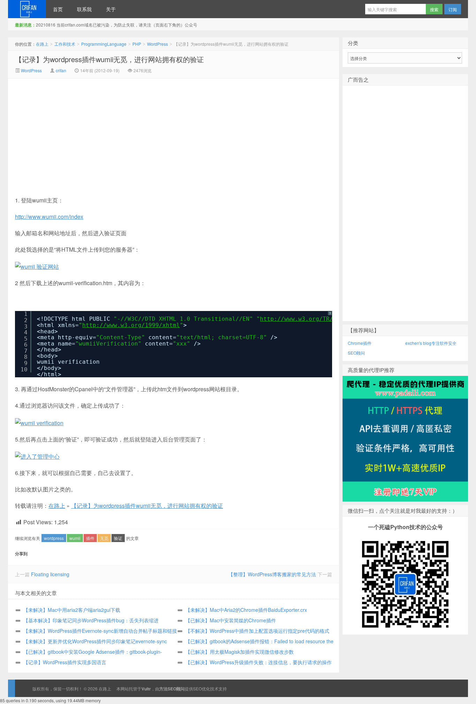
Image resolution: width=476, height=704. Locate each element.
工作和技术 (64, 44)
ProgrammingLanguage (103, 44)
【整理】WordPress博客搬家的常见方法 (272, 574)
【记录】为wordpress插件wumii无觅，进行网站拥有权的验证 (109, 59)
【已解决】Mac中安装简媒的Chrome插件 (230, 620)
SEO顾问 (356, 353)
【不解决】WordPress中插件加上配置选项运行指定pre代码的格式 (257, 630)
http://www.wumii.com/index (49, 217)
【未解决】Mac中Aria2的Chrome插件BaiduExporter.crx (246, 609)
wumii (74, 538)
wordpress (54, 538)
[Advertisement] (114, 131)
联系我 (84, 9)
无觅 (104, 538)
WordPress (157, 44)
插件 (90, 538)
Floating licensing (50, 574)
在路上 (27, 9)
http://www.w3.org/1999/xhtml (131, 325)
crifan (61, 70)
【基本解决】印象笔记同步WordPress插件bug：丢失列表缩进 (91, 620)
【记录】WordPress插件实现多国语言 (64, 662)
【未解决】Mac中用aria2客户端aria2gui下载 (71, 609)
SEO (197, 688)
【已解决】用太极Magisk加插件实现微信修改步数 (239, 651)
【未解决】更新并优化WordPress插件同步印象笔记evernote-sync (95, 641)
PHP (136, 44)
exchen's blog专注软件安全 (430, 343)
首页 (58, 9)
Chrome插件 (359, 343)
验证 (118, 538)
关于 (111, 9)
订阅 (452, 9)
